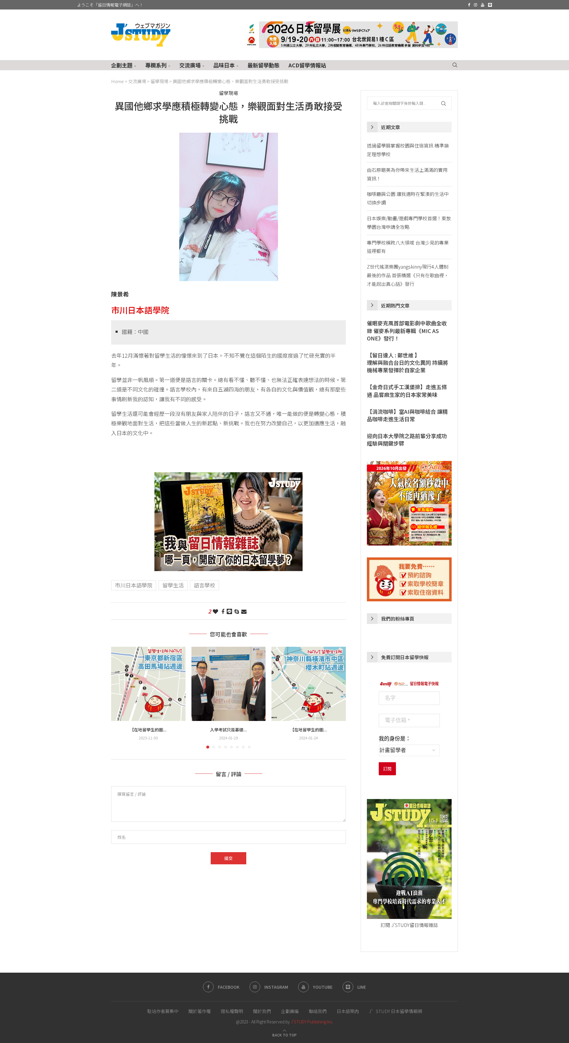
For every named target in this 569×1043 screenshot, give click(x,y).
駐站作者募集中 (162, 1011)
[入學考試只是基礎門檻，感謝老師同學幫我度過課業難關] (228, 684)
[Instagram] (475, 4)
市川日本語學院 (133, 585)
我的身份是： (395, 738)
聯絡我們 (318, 1011)
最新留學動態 (263, 65)
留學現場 (159, 81)
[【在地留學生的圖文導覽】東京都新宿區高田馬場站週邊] (148, 684)
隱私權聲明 (232, 1011)
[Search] (455, 65)
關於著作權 (199, 1011)
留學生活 (173, 585)
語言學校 (204, 585)
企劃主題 (121, 65)
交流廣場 (190, 65)
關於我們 (262, 1011)
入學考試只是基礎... (228, 729)
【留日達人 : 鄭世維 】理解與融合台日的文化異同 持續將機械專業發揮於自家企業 (407, 362)
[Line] (490, 4)
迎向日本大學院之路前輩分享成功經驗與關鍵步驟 (407, 439)
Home (117, 81)
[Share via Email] (244, 611)
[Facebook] (469, 4)
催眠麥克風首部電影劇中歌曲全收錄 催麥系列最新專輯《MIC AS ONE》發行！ (407, 330)
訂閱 (387, 768)
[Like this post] (215, 611)
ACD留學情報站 (307, 65)
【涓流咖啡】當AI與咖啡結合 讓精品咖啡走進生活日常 (407, 415)
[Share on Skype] (236, 611)
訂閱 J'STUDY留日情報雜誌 (409, 924)
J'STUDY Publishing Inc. (312, 1022)
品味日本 (224, 65)
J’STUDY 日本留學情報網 (395, 1011)
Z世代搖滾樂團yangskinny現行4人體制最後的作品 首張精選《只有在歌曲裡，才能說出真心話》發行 (408, 275)
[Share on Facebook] (222, 611)
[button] (119, 697)
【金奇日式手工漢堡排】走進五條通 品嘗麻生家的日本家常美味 (407, 390)
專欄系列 (156, 65)
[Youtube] (482, 4)
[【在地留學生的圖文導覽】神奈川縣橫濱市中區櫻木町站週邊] (308, 684)
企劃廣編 (290, 1011)
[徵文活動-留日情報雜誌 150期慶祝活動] (228, 477)
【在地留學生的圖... (148, 729)
